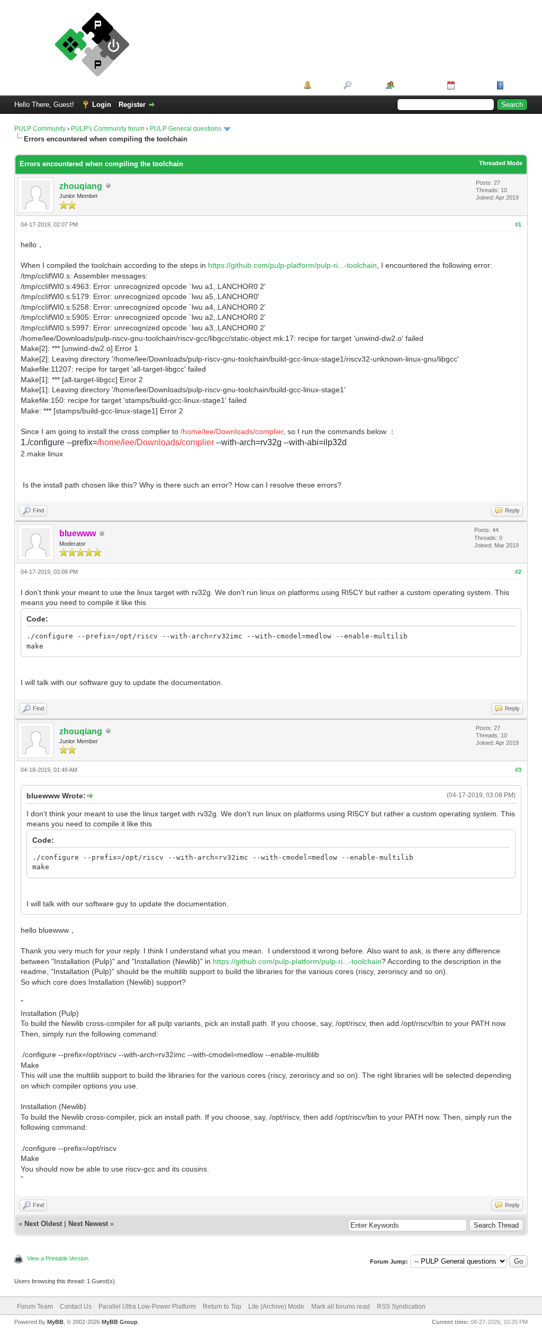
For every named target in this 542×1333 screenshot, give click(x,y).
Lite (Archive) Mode (276, 1306)
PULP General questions (185, 128)
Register (132, 105)
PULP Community (40, 128)
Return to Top (222, 1306)
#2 (518, 572)
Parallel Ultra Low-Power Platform (147, 1306)
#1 (518, 224)
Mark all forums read (340, 1306)
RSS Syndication (401, 1306)
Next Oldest (43, 1224)
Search (365, 85)
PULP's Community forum (107, 128)
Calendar (471, 85)
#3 (518, 770)
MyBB (55, 1322)
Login (101, 105)
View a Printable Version (57, 1258)
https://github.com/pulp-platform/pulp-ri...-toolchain (292, 265)
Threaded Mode (500, 163)
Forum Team (35, 1306)
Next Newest (88, 1224)
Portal (323, 85)
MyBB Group (120, 1322)
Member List (416, 85)
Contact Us (76, 1306)
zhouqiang (80, 186)
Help (514, 85)
